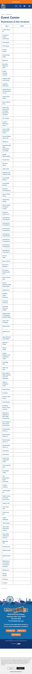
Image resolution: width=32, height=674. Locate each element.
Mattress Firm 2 (6, 332)
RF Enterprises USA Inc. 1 (6, 430)
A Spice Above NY (6, 30)
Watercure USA (5, 542)
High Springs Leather (5, 200)
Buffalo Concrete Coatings (4, 73)
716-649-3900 (16, 619)
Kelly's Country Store (6, 278)
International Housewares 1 (6, 218)
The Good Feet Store (6, 466)
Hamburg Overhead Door (6, 189)
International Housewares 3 (6, 229)
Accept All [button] (20, 668)
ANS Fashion (5, 42)
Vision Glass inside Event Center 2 (5, 535)
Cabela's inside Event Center (6, 79)
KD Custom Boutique (5, 265)
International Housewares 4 (6, 234)
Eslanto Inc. (5, 141)
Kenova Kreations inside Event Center (6, 284)
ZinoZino (4, 582)
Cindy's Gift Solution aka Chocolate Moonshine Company (5, 111)
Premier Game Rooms (6, 397)
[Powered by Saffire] (19, 643)
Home (2, 14)
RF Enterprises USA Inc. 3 (6, 440)
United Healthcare (5, 518)
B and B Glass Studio (6, 55)
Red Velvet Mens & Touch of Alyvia (6, 407)
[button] (21, 6)
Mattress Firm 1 (6, 327)
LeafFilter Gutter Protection (5, 295)
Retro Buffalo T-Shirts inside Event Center (6, 423)
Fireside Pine (5, 159)
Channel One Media (6, 97)
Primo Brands (6, 402)
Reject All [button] (11, 668)
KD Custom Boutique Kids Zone (6, 271)
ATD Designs (5, 46)
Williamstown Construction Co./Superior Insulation (6, 563)
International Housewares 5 (6, 240)
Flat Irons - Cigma (5, 164)
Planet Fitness (6, 389)
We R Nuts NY (6, 546)
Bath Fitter (5, 60)
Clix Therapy (5, 118)
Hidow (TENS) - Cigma (6, 195)
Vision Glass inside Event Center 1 (5, 528)
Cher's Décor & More (6, 102)
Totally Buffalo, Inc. (6, 491)
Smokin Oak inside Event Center (5, 459)
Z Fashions (5, 579)
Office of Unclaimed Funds (5, 383)
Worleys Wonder (4, 574)
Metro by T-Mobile (5, 343)
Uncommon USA (5, 513)
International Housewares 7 (6, 251)
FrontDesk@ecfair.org (16, 621)
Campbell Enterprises (5, 84)
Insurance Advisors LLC (5, 213)
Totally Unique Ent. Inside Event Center (6, 497)
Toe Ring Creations (5, 486)
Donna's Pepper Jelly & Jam (6, 137)
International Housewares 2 (6, 224)
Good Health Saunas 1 (5, 178)
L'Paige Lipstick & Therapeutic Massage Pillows (6, 315)
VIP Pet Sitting (6, 523)
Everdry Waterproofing (6, 155)
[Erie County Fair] (3, 6)
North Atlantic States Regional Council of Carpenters (6, 375)
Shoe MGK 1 (5, 450)
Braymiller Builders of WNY (5, 65)
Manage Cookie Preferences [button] (16, 671)
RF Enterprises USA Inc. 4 (6, 446)
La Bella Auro (6, 290)
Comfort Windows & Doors (5, 123)
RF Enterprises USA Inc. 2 (6, 435)
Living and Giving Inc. (5, 301)
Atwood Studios (4, 50)
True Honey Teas (5, 507)
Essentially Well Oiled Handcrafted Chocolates (6, 148)
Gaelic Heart (5, 168)
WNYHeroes (5, 570)
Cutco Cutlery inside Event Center (6, 130)
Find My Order (16, 2)
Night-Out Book (5, 368)
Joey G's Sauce (4, 256)
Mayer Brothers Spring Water (6, 337)
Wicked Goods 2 (6, 556)
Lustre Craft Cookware (5, 321)
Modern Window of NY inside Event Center (6, 356)
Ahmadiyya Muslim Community (5, 36)
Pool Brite (5, 393)
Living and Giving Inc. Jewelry (5, 308)
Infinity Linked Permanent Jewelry (6, 206)
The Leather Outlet (5, 471)
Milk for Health (4, 348)
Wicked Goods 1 (6, 551)
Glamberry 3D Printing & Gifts (6, 173)
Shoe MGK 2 (5, 454)
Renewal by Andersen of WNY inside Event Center (5, 415)
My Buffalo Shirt (5, 363)
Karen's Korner (6, 261)
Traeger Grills (6, 503)
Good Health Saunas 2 (5, 184)
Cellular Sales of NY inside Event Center (6, 91)
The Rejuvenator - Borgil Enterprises (6, 478)
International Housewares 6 (6, 245)
